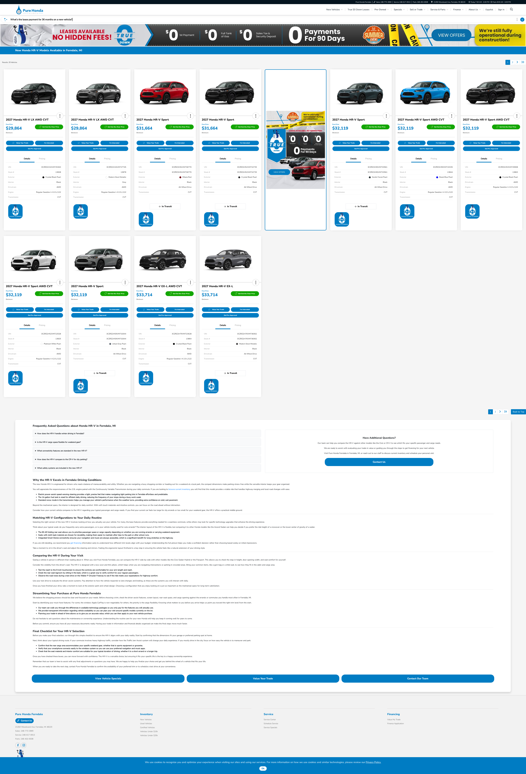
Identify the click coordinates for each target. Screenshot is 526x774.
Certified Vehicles (147, 727)
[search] (511, 9)
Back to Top (518, 411)
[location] (431, 2)
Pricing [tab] (42, 158)
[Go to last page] (523, 62)
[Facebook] (18, 745)
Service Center (270, 719)
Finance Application (395, 723)
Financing (393, 714)
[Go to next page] (517, 62)
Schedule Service (271, 723)
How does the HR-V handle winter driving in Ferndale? (60, 433)
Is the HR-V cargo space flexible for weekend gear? (59, 442)
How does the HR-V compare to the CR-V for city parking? (62, 459)
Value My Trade (393, 719)
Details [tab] (27, 158)
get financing (75, 543)
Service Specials (270, 727)
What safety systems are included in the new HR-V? (59, 468)
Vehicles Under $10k (149, 731)
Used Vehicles (146, 723)
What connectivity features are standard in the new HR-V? (62, 450)
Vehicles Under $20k (149, 735)
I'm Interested (49, 143)
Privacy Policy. (373, 762)
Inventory (146, 714)
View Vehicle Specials (108, 678)
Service (268, 714)
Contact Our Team (417, 678)
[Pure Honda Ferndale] (38, 9)
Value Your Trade (22, 143)
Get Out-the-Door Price (50, 127)
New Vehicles (146, 719)
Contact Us (379, 462)
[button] (59, 115)
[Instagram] (23, 745)
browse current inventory (179, 489)
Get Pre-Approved (34, 149)
